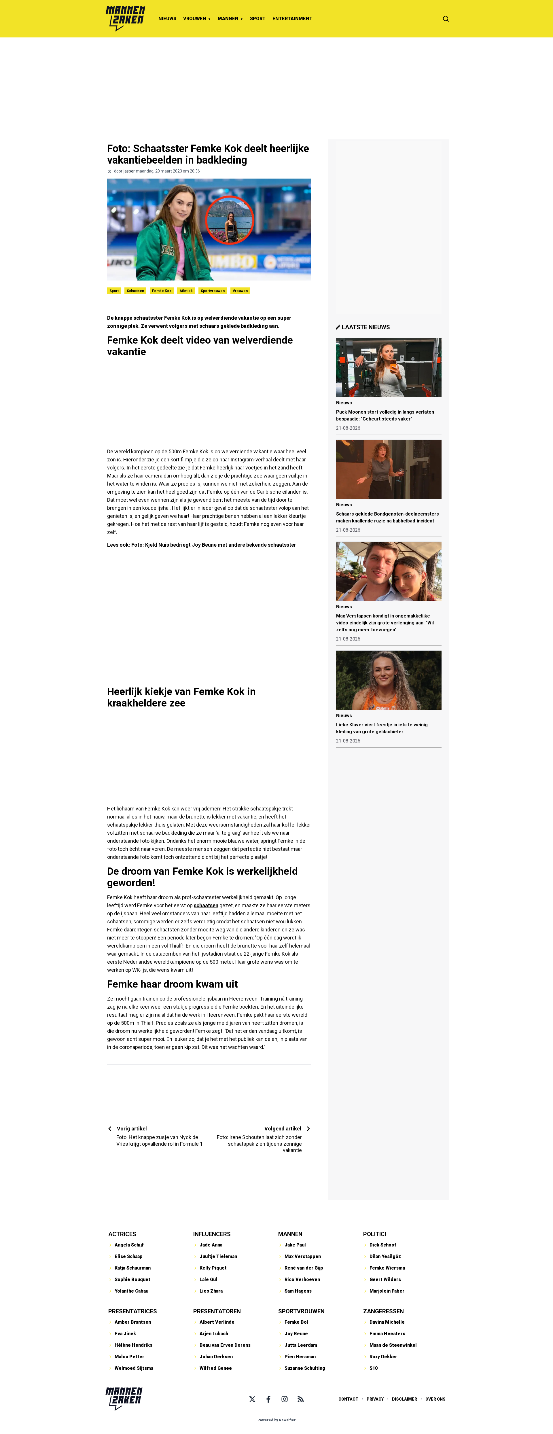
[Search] (445, 18)
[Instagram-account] (284, 1399)
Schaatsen (135, 291)
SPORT (258, 18)
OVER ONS (435, 1399)
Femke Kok (161, 291)
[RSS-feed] (300, 1399)
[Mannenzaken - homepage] (125, 19)
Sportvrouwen (213, 291)
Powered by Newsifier (276, 1420)
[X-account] (252, 1399)
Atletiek (186, 291)
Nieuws (344, 403)
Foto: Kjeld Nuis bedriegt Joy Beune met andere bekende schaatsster (213, 545)
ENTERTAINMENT (292, 18)
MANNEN (228, 18)
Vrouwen (240, 291)
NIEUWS (167, 18)
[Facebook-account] (268, 1399)
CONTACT (348, 1399)
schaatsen (206, 905)
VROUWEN (194, 18)
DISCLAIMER (404, 1399)
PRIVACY (375, 1399)
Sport (114, 291)
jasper (129, 171)
